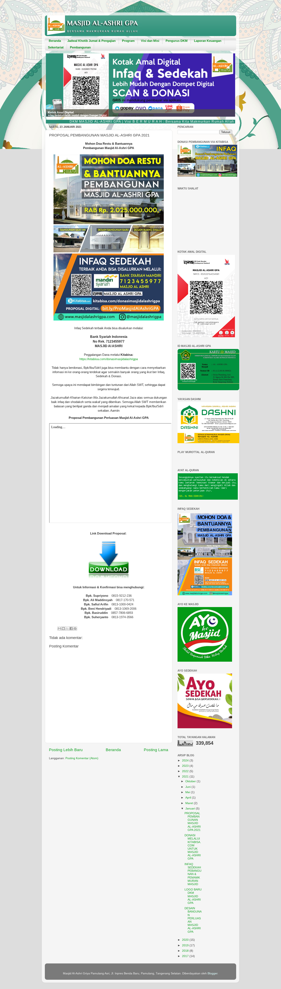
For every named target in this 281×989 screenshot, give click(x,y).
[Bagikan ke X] (67, 628)
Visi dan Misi (150, 40)
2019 (185, 945)
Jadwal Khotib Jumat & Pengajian (91, 40)
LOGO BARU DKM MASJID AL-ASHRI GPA (193, 896)
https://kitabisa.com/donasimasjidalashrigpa (108, 359)
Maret (189, 803)
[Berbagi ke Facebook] (71, 628)
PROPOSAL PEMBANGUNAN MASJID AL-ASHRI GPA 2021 (193, 822)
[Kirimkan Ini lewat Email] (59, 628)
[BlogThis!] (63, 628)
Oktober (191, 781)
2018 (185, 950)
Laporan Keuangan (207, 40)
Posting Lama (156, 750)
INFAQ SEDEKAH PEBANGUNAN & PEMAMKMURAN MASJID (193, 874)
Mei (188, 792)
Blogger (212, 973)
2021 (185, 776)
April (188, 797)
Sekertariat (56, 47)
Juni (188, 786)
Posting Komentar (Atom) (81, 758)
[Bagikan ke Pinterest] (75, 628)
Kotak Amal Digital (61, 108)
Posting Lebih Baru (66, 750)
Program (128, 40)
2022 (185, 771)
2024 (185, 760)
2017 (185, 956)
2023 (185, 765)
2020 (185, 939)
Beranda (55, 40)
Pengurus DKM (177, 40)
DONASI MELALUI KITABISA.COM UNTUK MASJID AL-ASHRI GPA (193, 847)
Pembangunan (80, 47)
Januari (190, 808)
